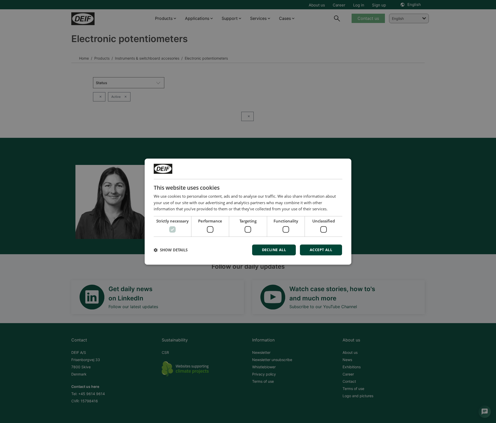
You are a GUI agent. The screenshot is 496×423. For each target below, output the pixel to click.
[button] (171, 250)
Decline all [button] (274, 249)
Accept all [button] (321, 249)
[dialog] (248, 211)
